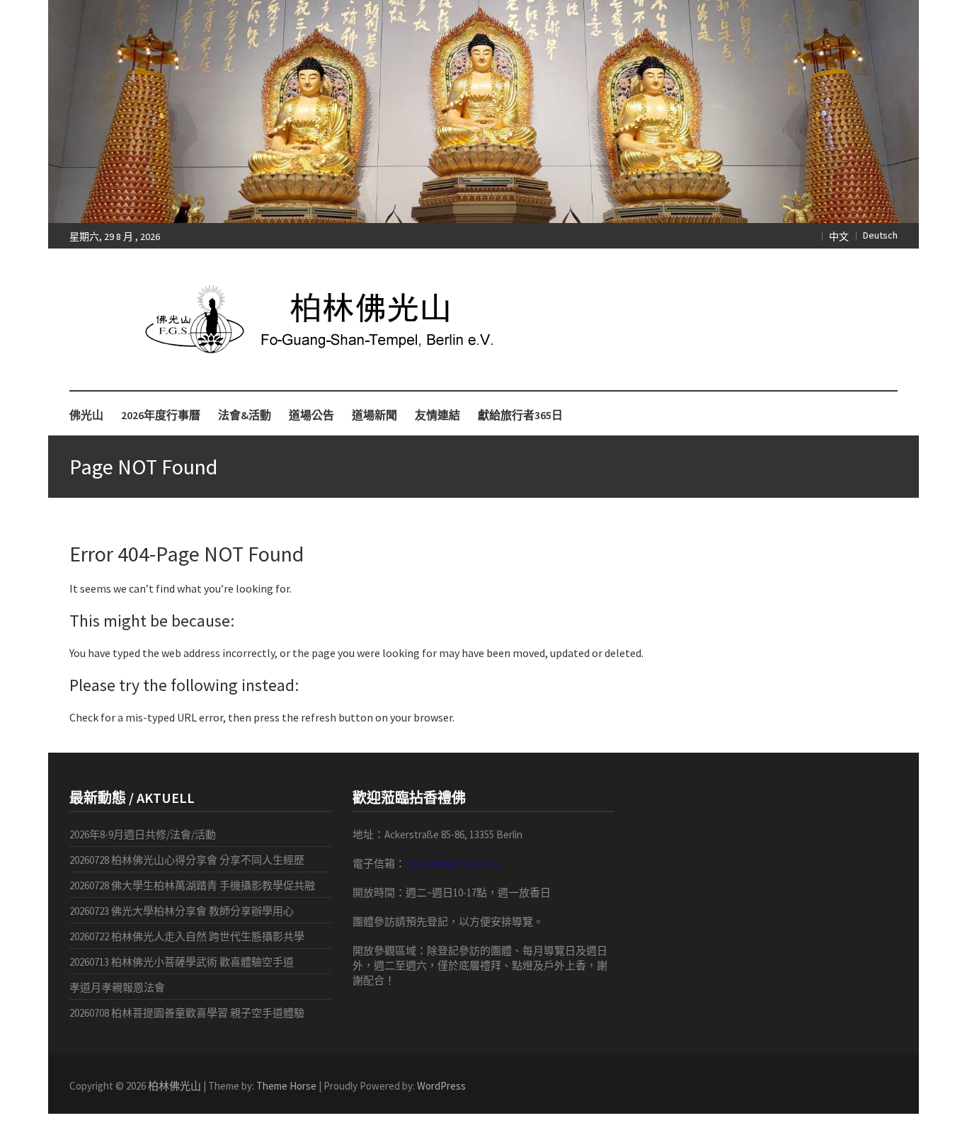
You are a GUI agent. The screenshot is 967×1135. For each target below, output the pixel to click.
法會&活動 (244, 415)
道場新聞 (374, 415)
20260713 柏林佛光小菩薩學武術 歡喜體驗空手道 (181, 962)
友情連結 (437, 415)
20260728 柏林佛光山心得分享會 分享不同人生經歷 (186, 860)
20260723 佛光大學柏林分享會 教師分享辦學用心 (181, 911)
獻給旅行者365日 (520, 415)
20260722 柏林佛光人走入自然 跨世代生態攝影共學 (186, 936)
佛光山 (86, 415)
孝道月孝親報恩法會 (117, 987)
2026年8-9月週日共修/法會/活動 (142, 834)
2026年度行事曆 (160, 415)
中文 (839, 236)
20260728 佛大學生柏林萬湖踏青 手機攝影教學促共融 (192, 885)
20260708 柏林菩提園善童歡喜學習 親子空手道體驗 (186, 1013)
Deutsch (880, 235)
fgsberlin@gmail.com (452, 863)
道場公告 (311, 415)
